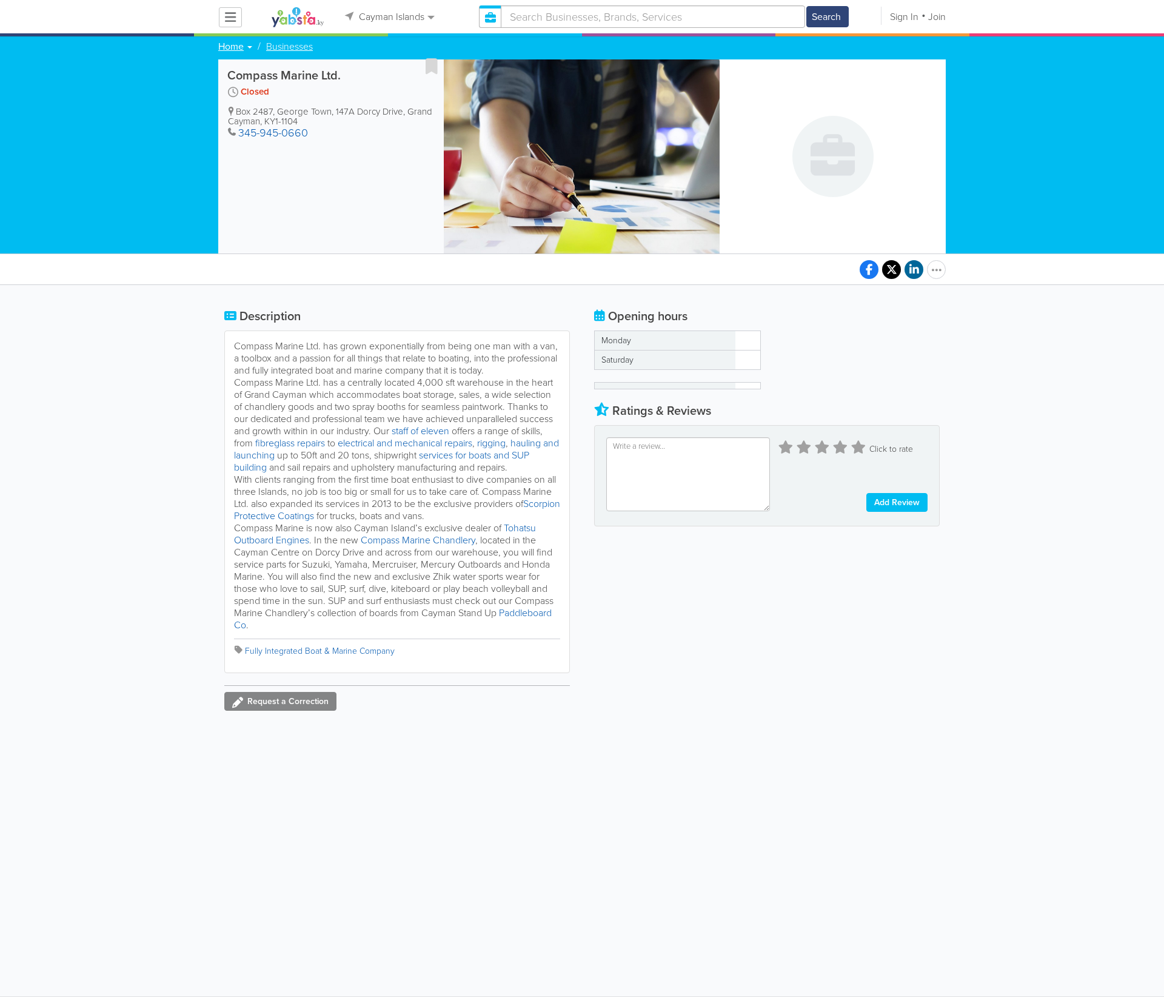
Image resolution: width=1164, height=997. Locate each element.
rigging (491, 443)
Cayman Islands (390, 17)
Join (937, 17)
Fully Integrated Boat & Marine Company (320, 651)
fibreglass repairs (290, 443)
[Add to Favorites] (432, 66)
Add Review (897, 502)
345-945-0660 (273, 133)
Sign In (904, 17)
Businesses (289, 47)
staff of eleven (420, 431)
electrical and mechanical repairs (405, 443)
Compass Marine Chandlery (418, 540)
